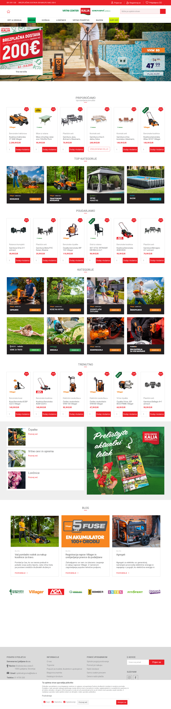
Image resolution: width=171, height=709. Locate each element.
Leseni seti (147, 398)
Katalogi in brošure (55, 676)
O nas (49, 661)
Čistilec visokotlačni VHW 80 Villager (71, 403)
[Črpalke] (17, 437)
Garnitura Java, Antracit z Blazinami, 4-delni (30, 139)
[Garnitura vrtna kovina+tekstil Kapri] (153, 230)
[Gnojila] (65, 335)
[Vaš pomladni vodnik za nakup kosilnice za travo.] (35, 531)
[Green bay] (52, 127)
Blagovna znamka (54, 673)
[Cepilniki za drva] (25, 295)
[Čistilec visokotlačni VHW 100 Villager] (45, 384)
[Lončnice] (17, 480)
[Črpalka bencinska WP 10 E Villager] (45, 230)
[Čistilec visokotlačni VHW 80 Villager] (72, 384)
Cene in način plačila (95, 676)
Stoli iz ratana (69, 244)
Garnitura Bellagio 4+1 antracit (126, 403)
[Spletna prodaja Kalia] (85, 11)
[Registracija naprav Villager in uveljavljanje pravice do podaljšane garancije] (85, 531)
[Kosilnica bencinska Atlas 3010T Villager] (112, 119)
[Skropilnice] (145, 295)
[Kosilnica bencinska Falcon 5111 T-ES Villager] (139, 119)
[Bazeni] (145, 184)
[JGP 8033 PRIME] (85, 52)
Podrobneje (20, 573)
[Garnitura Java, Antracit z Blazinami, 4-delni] (31, 119)
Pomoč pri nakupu (94, 665)
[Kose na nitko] (65, 295)
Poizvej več (33, 434)
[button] (143, 11)
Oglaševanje (70, 702)
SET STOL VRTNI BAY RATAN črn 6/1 (72, 249)
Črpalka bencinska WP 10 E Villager (45, 249)
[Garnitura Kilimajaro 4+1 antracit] (126, 230)
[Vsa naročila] (21, 48)
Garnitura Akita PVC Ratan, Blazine (17, 249)
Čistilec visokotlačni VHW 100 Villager (44, 403)
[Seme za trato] (25, 335)
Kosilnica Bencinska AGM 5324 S (17, 403)
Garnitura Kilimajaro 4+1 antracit (125, 249)
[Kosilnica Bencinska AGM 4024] (99, 230)
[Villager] (105, 127)
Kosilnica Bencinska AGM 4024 (98, 249)
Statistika (58, 702)
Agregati (120, 554)
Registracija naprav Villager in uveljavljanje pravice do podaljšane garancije (84, 556)
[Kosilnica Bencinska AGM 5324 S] (18, 384)
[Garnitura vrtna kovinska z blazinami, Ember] (85, 119)
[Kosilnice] (25, 184)
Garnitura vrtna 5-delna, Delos (56, 138)
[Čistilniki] (105, 295)
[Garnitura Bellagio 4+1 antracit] (126, 384)
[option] (85, 52)
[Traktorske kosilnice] (65, 184)
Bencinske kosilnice (110, 133)
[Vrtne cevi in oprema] (17, 458)
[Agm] (93, 238)
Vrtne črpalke (95, 398)
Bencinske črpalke (43, 244)
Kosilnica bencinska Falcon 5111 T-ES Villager (137, 139)
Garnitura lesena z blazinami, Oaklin (151, 403)
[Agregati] (136, 531)
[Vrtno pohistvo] (105, 184)
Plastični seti (27, 133)
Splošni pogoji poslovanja (98, 661)
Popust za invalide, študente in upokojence (64, 669)
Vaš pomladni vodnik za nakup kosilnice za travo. (30, 556)
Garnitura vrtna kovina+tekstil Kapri (151, 249)
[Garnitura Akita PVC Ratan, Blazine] (18, 230)
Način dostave (93, 669)
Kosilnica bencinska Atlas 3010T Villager (110, 138)
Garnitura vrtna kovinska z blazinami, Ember (85, 139)
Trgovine (50, 665)
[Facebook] (135, 677)
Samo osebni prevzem (96, 673)
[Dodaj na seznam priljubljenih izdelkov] (14, 132)
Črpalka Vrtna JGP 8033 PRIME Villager (98, 403)
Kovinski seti (54, 133)
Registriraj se (135, 3)
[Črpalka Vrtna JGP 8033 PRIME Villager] (99, 384)
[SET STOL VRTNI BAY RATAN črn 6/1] (72, 230)
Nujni (48, 702)
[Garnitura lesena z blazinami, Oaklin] (153, 384)
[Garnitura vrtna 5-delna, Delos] (58, 119)
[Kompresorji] (105, 335)
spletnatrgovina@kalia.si (26, 673)
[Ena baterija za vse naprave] (145, 335)
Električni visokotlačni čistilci (45, 399)
